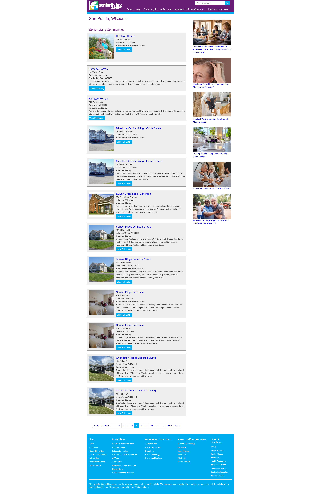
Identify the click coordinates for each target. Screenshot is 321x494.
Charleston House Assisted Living (136, 357)
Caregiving (149, 451)
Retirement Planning (186, 443)
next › (169, 425)
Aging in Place (151, 443)
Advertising (94, 458)
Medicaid (181, 458)
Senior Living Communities (123, 443)
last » (177, 425)
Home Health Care (152, 447)
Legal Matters (183, 451)
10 (141, 425)
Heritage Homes (125, 36)
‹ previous (106, 425)
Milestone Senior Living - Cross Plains (138, 128)
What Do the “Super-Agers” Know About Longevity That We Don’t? (210, 222)
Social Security (184, 461)
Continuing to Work (218, 468)
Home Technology (152, 454)
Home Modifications (153, 458)
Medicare (182, 454)
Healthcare (215, 457)
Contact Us (94, 447)
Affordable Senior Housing (123, 472)
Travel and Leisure (218, 464)
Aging (213, 446)
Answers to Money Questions (190, 9)
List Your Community (98, 454)
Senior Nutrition (217, 450)
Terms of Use (95, 465)
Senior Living (133, 9)
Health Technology (218, 461)
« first (96, 425)
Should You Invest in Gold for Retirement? (211, 188)
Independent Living (120, 451)
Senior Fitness (217, 454)
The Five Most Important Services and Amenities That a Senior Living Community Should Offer (212, 49)
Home (92, 439)
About (91, 443)
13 (157, 425)
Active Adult (117, 461)
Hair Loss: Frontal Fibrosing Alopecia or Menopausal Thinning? (210, 85)
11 (146, 425)
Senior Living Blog (96, 451)
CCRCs (115, 458)
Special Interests (218, 475)
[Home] (106, 5)
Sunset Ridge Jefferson (130, 292)
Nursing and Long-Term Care (124, 465)
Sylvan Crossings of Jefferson (133, 193)
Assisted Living (118, 447)
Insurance (182, 447)
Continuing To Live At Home (157, 9)
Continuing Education (219, 472)
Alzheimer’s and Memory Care (124, 454)
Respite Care (117, 469)
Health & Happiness (218, 9)
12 (152, 425)
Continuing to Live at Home (158, 439)
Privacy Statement (97, 461)
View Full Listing (124, 49)
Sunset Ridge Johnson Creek (133, 226)
